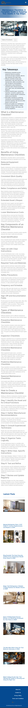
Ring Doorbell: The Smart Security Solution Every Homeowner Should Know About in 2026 (13, 556)
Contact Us (18, 692)
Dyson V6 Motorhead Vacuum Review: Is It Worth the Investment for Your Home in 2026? (13, 618)
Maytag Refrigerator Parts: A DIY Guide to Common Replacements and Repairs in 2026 (12, 526)
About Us (18, 689)
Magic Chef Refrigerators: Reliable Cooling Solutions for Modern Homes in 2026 (14, 587)
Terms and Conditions (18, 698)
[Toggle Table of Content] (14, 40)
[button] (26, 2)
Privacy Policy (17, 695)
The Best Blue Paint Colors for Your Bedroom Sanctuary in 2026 (13, 648)
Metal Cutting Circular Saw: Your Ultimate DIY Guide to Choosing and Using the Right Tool (13, 678)
